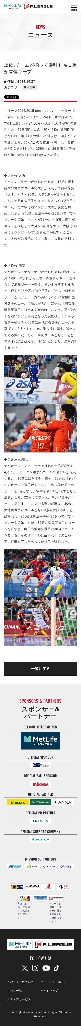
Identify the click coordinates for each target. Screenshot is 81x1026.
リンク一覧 (14, 990)
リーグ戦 (29, 87)
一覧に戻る (40, 669)
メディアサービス (19, 999)
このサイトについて (20, 982)
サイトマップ (49, 990)
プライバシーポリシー (55, 982)
